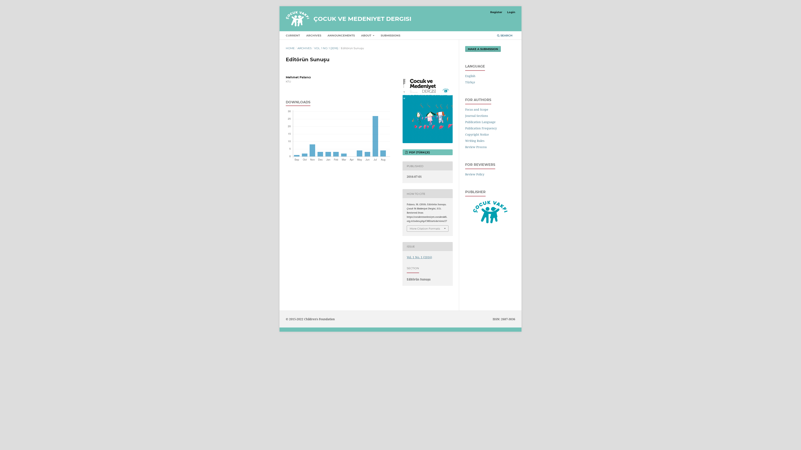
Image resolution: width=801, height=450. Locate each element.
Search (506, 35)
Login (511, 12)
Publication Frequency (481, 128)
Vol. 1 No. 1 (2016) (326, 48)
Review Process (476, 147)
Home (290, 48)
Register (496, 12)
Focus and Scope (476, 109)
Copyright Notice (477, 134)
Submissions (390, 35)
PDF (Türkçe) (419, 152)
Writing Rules (474, 141)
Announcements (341, 35)
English (470, 76)
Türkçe (470, 82)
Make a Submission (483, 49)
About (366, 35)
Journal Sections (476, 116)
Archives (313, 35)
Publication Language (480, 122)
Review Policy (474, 174)
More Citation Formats (425, 228)
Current (293, 35)
